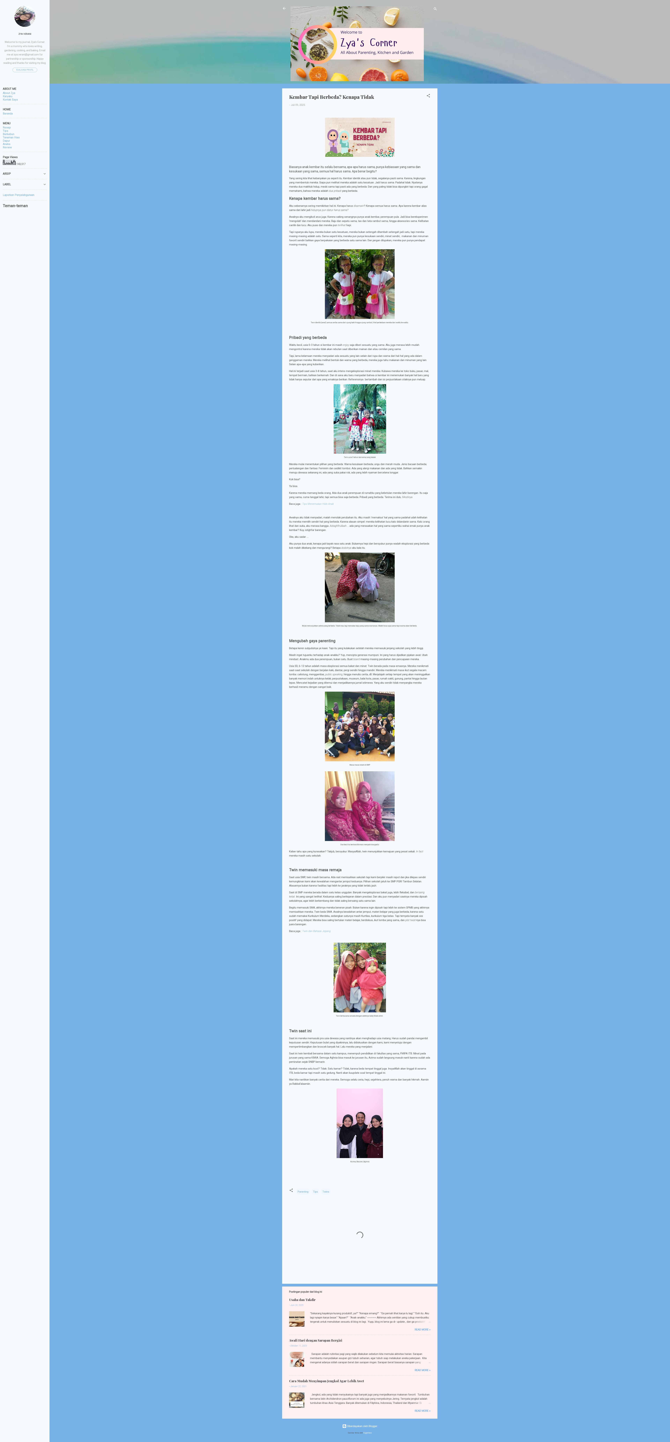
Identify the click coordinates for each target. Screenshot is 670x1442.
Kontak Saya (10, 99)
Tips (315, 1191)
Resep (7, 127)
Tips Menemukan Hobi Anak (318, 503)
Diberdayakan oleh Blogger (362, 1426)
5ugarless (367, 1433)
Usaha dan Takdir (302, 1300)
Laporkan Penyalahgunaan (18, 195)
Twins (325, 1191)
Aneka (6, 144)
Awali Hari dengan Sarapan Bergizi (315, 1340)
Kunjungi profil (25, 70)
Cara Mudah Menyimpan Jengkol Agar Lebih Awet (326, 1381)
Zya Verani (24, 33)
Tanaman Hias (11, 137)
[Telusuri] (435, 9)
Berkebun (8, 134)
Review (7, 147)
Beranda (8, 113)
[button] (428, 96)
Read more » (422, 1329)
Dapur (6, 140)
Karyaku (7, 96)
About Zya (9, 93)
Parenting (303, 1191)
